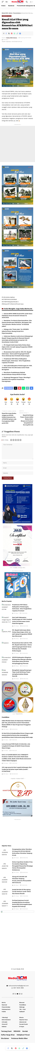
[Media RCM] (17, 2)
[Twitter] (15, 994)
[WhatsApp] (22, 994)
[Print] (20, 33)
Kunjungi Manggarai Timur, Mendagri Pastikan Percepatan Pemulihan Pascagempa (16, 379)
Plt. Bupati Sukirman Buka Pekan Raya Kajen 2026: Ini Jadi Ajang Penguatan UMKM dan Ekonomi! (17, 347)
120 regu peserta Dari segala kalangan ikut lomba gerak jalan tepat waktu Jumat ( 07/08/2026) (17, 769)
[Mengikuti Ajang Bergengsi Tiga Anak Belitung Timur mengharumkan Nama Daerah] (6, 672)
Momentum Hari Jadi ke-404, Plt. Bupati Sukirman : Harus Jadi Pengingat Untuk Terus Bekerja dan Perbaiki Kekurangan (16, 354)
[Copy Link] (17, 33)
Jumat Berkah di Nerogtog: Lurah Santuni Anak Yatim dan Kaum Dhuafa (21, 891)
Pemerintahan (6, 15)
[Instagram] (20, 994)
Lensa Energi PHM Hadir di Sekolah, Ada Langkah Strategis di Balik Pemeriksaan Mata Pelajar (16, 746)
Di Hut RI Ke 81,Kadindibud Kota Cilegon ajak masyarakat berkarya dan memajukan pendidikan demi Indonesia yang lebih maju (17, 735)
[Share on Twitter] (9, 33)
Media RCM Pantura (11, 37)
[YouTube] (17, 994)
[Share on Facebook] (6, 33)
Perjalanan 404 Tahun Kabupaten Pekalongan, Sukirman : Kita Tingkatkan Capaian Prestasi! (16, 361)
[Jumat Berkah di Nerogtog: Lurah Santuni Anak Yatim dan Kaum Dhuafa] (6, 892)
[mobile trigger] (3, 2)
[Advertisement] (17, 144)
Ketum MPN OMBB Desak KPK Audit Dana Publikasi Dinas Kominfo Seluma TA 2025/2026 (17, 315)
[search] (26, 2)
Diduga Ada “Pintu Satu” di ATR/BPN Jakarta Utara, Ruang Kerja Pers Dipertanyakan (15, 331)
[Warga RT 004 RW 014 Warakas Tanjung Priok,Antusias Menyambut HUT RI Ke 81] (6, 880)
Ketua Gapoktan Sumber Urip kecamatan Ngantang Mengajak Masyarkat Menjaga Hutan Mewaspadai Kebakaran (22, 866)
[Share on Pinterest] (11, 33)
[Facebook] (13, 994)
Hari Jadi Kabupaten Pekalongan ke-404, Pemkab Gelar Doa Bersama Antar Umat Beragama (17, 367)
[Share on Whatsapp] (14, 33)
